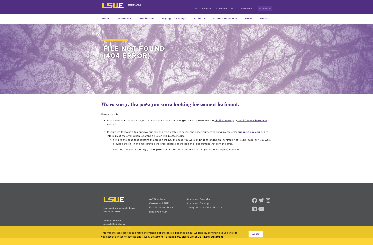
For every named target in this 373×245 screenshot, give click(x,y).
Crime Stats (246, 8)
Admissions (146, 18)
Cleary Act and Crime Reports (204, 207)
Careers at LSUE (159, 203)
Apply (234, 8)
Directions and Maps (161, 207)
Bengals (135, 4)
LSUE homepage (224, 120)
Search (266, 8)
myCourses (221, 8)
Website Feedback (112, 220)
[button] (254, 200)
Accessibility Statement (114, 224)
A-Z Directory (157, 199)
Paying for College (174, 18)
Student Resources (225, 18)
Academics (124, 18)
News (249, 18)
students (206, 8)
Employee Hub (158, 211)
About (106, 18)
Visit (195, 8)
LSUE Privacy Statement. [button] (209, 236)
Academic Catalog (198, 203)
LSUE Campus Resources (252, 120)
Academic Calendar (198, 199)
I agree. (255, 234)
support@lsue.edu (249, 131)
